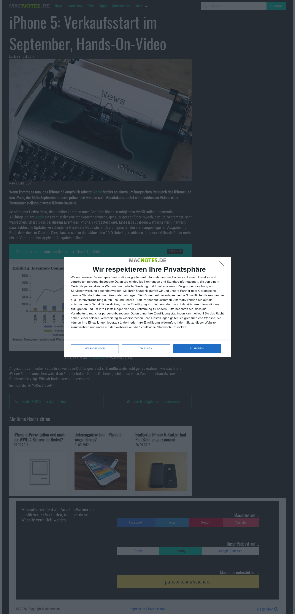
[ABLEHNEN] (222, 264)
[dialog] (147, 307)
